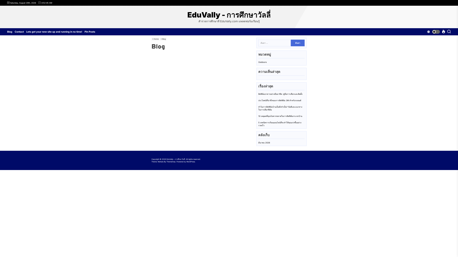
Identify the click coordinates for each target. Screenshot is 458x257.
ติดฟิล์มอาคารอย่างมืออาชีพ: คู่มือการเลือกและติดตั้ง (280, 94)
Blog (9, 31)
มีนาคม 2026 (264, 142)
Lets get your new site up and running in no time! (54, 31)
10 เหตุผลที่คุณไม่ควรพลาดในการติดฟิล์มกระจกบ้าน (280, 116)
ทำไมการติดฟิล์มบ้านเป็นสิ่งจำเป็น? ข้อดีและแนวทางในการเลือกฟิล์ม (280, 108)
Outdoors (262, 62)
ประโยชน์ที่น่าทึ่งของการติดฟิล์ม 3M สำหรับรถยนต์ (279, 100)
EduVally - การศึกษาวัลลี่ (229, 14)
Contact (19, 31)
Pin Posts (90, 31)
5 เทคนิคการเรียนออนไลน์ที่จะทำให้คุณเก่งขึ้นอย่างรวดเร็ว (279, 124)
